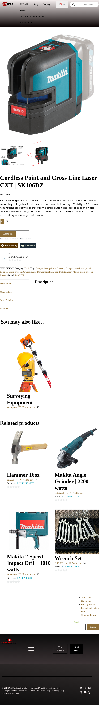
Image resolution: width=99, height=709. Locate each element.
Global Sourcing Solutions (32, 16)
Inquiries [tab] (4, 308)
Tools (27, 268)
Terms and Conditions (39, 688)
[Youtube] (85, 692)
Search (76, 622)
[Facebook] (89, 688)
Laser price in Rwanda (19, 272)
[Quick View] (23, 407)
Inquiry (46, 4)
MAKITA (19, 275)
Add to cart (7, 234)
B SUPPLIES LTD (18, 256)
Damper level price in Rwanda (50, 268)
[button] (31, 649)
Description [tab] (5, 283)
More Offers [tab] (6, 292)
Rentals (23, 10)
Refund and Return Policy (40, 691)
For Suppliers (26, 22)
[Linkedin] (81, 688)
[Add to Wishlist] (2, 221)
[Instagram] (85, 688)
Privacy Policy (88, 604)
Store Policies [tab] (6, 300)
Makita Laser (65, 272)
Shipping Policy (88, 615)
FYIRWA (24, 4)
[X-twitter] (81, 692)
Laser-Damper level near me (44, 272)
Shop (35, 4)
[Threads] (89, 692)
